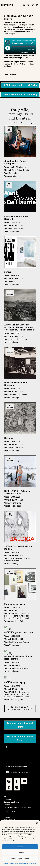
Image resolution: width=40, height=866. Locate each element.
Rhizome (8, 438)
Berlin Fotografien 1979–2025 (18, 632)
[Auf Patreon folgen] (37, 5)
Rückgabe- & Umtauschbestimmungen (17, 807)
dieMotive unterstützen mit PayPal (20, 85)
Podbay (7, 64)
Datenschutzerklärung (21, 863)
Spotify (32, 64)
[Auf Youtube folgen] (24, 781)
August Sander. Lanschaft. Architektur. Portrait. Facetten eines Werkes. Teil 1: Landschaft (19, 327)
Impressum (32, 863)
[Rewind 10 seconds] (13, 49)
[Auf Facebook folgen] (17, 781)
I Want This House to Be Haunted (16, 217)
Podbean (14, 64)
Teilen (33, 52)
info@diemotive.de (20, 772)
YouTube (7, 66)
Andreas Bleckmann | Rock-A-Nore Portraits (18, 657)
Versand (7, 805)
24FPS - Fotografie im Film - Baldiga (18, 547)
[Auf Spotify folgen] (28, 5)
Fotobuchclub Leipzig (14, 604)
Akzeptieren (20, 847)
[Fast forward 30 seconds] (21, 49)
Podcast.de (24, 64)
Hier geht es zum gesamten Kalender (19, 708)
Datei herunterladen (12, 55)
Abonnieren (24, 52)
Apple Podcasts (20, 62)
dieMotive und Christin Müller (18, 17)
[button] (37, 823)
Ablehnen (20, 853)
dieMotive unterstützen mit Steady (20, 94)
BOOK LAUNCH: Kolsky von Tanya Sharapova (17, 492)
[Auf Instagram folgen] (24, 5)
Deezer (30, 62)
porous (7, 272)
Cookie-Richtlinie (9, 863)
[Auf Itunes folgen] (33, 5)
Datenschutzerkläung (11, 802)
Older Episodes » (10, 75)
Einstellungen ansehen (20, 859)
